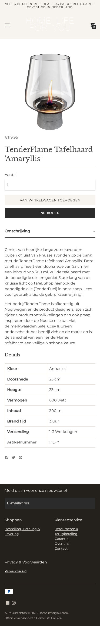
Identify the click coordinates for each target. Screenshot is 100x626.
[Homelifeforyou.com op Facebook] (8, 602)
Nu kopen (50, 213)
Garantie (61, 539)
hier (58, 283)
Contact (61, 548)
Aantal (11, 175)
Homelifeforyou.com (53, 613)
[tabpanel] (50, 344)
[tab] (50, 231)
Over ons (62, 544)
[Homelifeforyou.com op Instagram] (14, 602)
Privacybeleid (16, 571)
